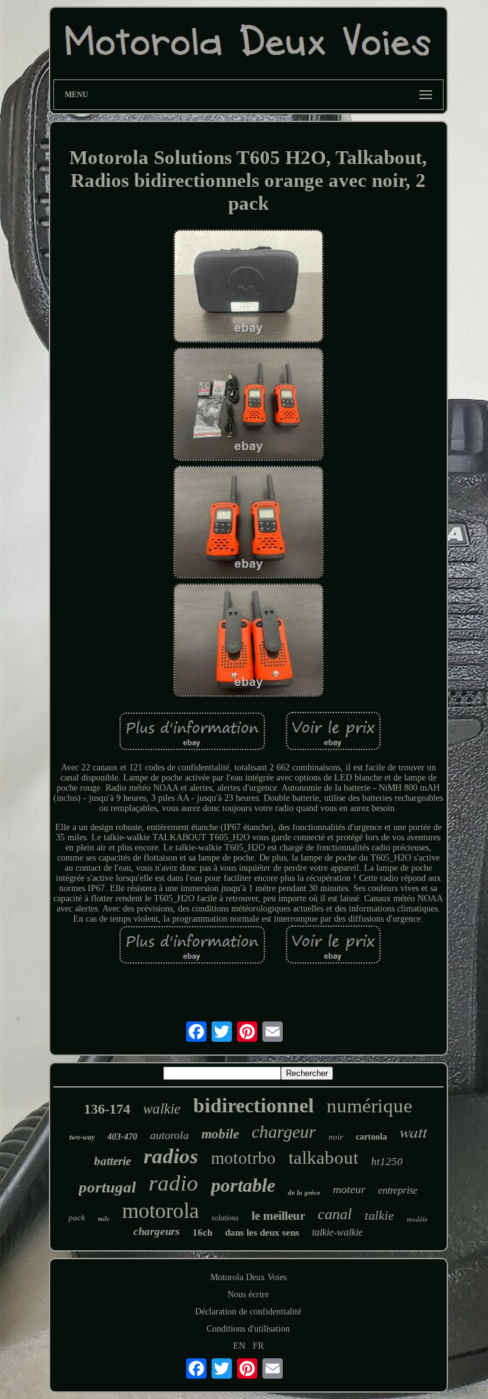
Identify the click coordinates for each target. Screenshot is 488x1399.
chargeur (284, 1132)
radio (173, 1183)
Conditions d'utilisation (248, 1329)
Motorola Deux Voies (248, 1277)
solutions (225, 1217)
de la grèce (304, 1192)
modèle (417, 1219)
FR (258, 1346)
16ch (202, 1232)
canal (335, 1214)
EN (239, 1346)
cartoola (371, 1137)
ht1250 (387, 1162)
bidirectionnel (253, 1105)
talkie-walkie (337, 1232)
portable (243, 1185)
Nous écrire (248, 1294)
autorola (169, 1135)
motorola (160, 1210)
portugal (107, 1187)
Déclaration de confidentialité (248, 1311)
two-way (82, 1137)
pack (77, 1217)
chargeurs (156, 1231)
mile (103, 1218)
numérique (369, 1106)
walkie (161, 1109)
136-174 (107, 1109)
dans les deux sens (262, 1232)
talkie (379, 1215)
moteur (349, 1189)
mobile (220, 1134)
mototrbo (243, 1158)
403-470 (122, 1137)
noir (336, 1137)
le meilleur (278, 1215)
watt (413, 1131)
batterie (112, 1161)
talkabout (323, 1157)
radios (171, 1156)
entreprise (397, 1190)
